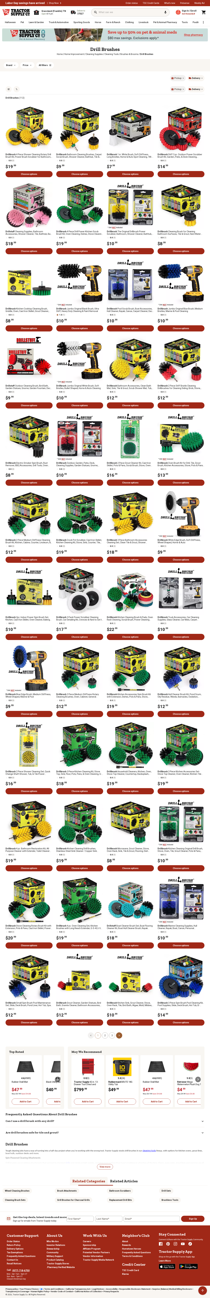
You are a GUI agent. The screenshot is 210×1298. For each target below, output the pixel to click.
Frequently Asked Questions (21, 1256)
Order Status (13, 1241)
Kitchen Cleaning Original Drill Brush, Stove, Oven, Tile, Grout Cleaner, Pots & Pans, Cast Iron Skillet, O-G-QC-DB (180, 849)
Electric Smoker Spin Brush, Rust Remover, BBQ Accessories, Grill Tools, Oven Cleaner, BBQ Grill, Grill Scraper (27, 464)
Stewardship (53, 1249)
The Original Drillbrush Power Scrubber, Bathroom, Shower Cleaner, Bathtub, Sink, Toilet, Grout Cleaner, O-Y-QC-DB (129, 232)
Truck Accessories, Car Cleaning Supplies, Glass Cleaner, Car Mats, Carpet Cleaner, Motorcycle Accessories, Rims (178, 618)
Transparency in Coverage (17, 1291)
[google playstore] (188, 1266)
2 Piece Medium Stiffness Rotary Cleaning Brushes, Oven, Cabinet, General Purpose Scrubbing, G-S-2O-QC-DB (77, 695)
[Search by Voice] (165, 12)
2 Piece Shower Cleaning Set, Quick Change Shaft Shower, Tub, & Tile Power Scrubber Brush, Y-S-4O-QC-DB (28, 772)
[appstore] (167, 1266)
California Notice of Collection (88, 1291)
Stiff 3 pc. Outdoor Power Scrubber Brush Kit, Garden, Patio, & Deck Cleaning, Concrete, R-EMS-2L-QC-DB (180, 155)
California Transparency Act (78, 1289)
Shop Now (54, 3)
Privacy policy (12, 1289)
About (125, 1241)
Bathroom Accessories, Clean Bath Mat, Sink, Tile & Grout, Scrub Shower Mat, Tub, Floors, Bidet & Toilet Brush (129, 387)
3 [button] (112, 1035)
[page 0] (90, 1035)
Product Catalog (55, 1260)
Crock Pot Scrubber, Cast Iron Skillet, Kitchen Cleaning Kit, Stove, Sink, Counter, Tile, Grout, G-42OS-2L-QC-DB (79, 541)
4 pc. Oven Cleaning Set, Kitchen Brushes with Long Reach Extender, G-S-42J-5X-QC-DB (79, 927)
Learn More (165, 1261)
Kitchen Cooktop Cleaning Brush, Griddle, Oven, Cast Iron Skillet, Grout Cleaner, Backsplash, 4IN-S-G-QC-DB (27, 309)
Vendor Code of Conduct (62, 1291)
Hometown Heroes (131, 1249)
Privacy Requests (111, 1291)
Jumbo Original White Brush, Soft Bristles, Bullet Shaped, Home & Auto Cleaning (78, 387)
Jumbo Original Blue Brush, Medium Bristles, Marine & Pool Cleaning (180, 309)
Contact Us (12, 1260)
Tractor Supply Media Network (98, 1260)
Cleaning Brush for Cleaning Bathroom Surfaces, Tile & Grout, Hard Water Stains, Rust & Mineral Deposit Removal (179, 232)
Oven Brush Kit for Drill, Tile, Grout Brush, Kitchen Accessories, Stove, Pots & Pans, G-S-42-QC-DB (180, 464)
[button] (60, 3)
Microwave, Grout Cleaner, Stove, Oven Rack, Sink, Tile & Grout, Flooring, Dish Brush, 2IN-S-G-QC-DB (128, 849)
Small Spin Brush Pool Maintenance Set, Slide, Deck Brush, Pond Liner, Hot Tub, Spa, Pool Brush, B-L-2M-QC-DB (28, 1004)
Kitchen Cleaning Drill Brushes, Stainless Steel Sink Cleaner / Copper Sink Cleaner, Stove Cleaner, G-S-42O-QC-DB (76, 849)
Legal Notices (98, 1289)
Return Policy (13, 1245)
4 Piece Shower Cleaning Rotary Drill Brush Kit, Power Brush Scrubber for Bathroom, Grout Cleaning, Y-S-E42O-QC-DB (28, 155)
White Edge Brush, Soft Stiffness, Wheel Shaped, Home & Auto (179, 541)
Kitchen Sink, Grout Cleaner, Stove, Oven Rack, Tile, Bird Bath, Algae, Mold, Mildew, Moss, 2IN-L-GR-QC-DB (129, 1004)
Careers (87, 1241)
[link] (60, 54)
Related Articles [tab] (124, 1181)
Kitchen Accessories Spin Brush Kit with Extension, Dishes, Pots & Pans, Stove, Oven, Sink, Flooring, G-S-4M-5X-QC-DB (129, 695)
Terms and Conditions (54, 1289)
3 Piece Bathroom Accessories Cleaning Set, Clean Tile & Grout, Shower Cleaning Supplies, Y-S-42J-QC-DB (127, 541)
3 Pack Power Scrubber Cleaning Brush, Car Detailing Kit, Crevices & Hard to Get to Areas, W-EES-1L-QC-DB (79, 618)
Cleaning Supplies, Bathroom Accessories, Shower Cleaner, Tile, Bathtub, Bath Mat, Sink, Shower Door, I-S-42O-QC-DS (29, 232)
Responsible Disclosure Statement (134, 1289)
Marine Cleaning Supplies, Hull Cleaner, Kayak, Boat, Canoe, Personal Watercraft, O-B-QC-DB (177, 927)
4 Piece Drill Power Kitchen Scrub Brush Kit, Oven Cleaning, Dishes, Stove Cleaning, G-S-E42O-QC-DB (79, 232)
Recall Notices (14, 1263)
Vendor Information (93, 1256)
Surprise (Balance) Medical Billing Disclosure (172, 1289)
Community (52, 1252)
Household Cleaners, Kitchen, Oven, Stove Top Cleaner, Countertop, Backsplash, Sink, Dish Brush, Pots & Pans (129, 772)
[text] (146, 54)
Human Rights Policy (40, 1291)
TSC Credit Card (130, 1270)
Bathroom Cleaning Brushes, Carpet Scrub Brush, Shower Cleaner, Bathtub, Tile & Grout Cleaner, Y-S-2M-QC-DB (79, 155)
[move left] (12, 1079)
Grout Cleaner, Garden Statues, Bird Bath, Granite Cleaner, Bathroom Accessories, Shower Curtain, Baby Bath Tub (78, 1004)
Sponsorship (89, 1245)
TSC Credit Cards (151, 3)
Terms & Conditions (132, 1256)
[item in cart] (204, 12)
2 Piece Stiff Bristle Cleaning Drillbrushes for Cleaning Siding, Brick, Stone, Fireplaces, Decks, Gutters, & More (179, 387)
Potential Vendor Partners (96, 1252)
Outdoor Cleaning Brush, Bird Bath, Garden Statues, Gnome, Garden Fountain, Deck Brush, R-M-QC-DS (28, 387)
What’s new (169, 3)
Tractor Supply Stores (58, 1263)
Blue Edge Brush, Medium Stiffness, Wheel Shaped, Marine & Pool (28, 695)
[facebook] (160, 1244)
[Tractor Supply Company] (16, 12)
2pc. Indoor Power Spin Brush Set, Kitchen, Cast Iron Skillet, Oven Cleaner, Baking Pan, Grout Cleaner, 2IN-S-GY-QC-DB (28, 618)
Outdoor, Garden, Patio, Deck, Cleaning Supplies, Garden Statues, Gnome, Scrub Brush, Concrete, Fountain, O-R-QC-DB (77, 464)
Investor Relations (56, 1245)
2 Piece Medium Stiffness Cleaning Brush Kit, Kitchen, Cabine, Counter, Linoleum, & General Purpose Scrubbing (28, 541)
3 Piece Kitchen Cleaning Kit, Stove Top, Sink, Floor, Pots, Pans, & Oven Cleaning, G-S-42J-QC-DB (79, 772)
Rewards (126, 1245)
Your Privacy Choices (29, 1289)
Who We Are (53, 1241)
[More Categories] (203, 22)
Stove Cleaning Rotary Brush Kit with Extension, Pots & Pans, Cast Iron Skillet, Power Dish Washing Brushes (28, 927)
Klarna (125, 1274)
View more (105, 1167)
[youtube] (183, 1244)
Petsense (184, 3)
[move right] (57, 1079)
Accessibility (111, 1289)
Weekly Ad (199, 3)
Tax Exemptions (15, 1252)
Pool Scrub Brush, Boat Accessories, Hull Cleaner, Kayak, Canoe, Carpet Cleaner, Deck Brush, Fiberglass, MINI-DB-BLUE (130, 309)
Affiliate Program (92, 1249)
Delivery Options (15, 1249)
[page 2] (119, 1035)
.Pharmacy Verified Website (61, 1267)
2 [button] (105, 1035)
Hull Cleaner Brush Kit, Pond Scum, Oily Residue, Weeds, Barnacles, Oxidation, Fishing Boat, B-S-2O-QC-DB (179, 695)
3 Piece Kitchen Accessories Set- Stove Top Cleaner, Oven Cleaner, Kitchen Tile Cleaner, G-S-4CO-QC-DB (179, 772)
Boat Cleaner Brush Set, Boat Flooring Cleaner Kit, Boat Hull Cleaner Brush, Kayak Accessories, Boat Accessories (130, 927)
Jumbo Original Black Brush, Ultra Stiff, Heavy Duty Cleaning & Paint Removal (77, 309)
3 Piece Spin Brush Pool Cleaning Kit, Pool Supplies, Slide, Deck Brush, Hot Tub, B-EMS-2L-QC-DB (180, 1004)
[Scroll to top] (202, 1290)
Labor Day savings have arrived (25, 3)
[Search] (96, 12)
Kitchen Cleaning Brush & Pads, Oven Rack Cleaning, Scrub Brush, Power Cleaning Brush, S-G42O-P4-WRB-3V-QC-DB (130, 618)
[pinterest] (168, 1244)
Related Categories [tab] (88, 1181)
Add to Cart (25, 1101)
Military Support (55, 1256)
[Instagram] (175, 1244)
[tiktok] (190, 1244)
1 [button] (98, 1035)
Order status (132, 3)
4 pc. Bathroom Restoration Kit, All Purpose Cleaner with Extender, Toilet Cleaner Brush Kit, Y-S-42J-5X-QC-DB (28, 849)
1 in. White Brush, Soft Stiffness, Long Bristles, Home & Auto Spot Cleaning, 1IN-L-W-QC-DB (130, 155)
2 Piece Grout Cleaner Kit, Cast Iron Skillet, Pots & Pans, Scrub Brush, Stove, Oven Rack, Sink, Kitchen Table (129, 464)
